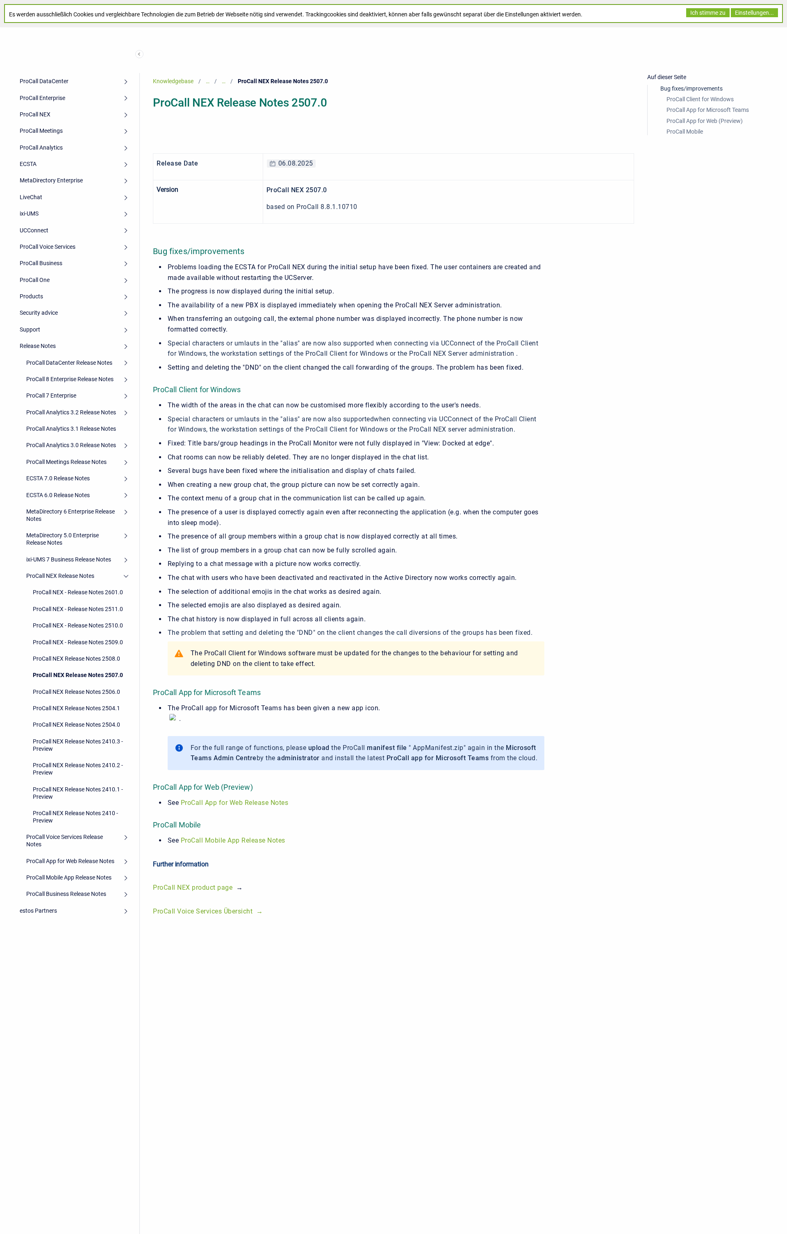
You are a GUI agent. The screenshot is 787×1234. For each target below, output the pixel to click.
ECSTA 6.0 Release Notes (58, 495)
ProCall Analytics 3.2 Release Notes (71, 412)
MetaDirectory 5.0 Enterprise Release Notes (62, 539)
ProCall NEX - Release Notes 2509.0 (78, 642)
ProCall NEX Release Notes (60, 576)
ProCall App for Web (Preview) (704, 121)
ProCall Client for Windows (700, 99)
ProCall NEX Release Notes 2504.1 (76, 708)
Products (31, 296)
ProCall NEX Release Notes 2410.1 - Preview (78, 793)
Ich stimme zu (708, 12)
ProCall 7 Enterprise (51, 395)
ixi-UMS (29, 213)
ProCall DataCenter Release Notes (69, 362)
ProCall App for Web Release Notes (70, 861)
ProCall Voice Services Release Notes (64, 841)
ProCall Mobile (684, 131)
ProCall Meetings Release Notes (66, 462)
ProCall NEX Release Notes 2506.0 (76, 692)
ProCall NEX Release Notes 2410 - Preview (75, 817)
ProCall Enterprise (42, 98)
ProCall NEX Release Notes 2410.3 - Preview (78, 745)
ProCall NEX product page (192, 887)
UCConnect (34, 230)
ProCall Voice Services (47, 246)
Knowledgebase (173, 81)
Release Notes (38, 346)
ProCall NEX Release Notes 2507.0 (78, 675)
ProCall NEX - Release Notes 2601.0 (78, 592)
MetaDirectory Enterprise (51, 180)
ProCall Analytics (41, 147)
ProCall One (35, 280)
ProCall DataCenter (44, 81)
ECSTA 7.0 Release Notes (58, 478)
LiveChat (31, 197)
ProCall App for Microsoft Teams (707, 110)
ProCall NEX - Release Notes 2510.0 (78, 625)
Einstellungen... (754, 12)
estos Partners (38, 910)
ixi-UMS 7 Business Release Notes (68, 559)
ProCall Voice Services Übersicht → (208, 911)
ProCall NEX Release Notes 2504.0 (76, 724)
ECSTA (28, 164)
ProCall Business (41, 263)
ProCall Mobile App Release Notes (68, 877)
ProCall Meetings (41, 130)
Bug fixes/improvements (691, 88)
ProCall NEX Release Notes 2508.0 (76, 658)
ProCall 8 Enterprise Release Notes (70, 379)
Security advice (39, 312)
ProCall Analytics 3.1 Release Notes (71, 428)
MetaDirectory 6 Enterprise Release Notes (70, 515)
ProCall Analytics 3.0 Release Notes (71, 445)
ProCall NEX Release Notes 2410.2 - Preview (78, 769)
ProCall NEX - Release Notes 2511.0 (78, 609)
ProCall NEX (35, 114)
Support (30, 329)
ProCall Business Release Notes (66, 894)
